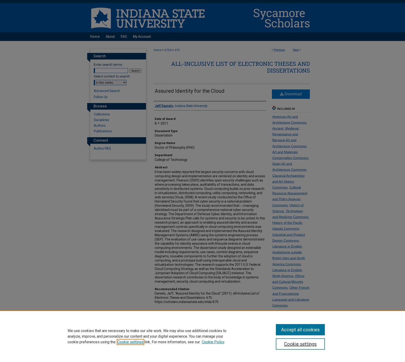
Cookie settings (130, 342)
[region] (202, 336)
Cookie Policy (213, 342)
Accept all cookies (300, 329)
